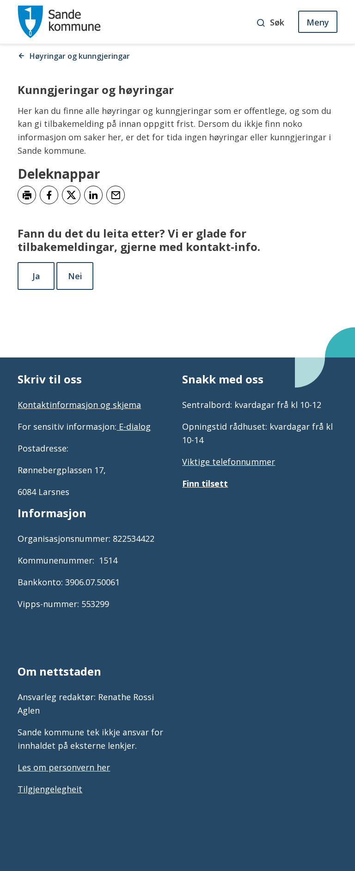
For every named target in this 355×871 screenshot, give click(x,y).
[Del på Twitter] (71, 195)
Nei (75, 276)
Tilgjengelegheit (50, 789)
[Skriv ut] (27, 195)
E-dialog (133, 426)
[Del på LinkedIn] (93, 195)
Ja (36, 276)
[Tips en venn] (115, 195)
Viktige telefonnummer (228, 461)
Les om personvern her (64, 767)
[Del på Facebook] (49, 195)
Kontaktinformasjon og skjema (79, 404)
